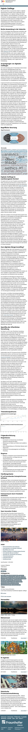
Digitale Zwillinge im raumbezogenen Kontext (14, 551)
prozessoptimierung (14, 583)
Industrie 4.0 (7, 51)
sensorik (3, 578)
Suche (20, 718)
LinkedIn (24, 716)
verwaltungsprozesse (16, 584)
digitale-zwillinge (4, 575)
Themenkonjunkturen (8, 556)
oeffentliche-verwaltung (13, 575)
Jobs (17, 718)
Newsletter (4, 718)
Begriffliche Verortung (8, 549)
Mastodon (18, 716)
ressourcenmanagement (6, 584)
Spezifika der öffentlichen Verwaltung (12, 554)
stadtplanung (3, 577)
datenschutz (3, 581)
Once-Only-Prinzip (8, 315)
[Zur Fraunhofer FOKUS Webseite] (12, 723)
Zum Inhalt (23, 638)
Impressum (4, 716)
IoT (23, 77)
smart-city (21, 575)
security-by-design (11, 581)
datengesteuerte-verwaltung (20, 578)
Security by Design (5, 357)
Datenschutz (10, 716)
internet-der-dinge (11, 577)
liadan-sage (3, 571)
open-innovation (10, 580)
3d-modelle (23, 577)
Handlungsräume (7, 559)
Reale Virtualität (23, 185)
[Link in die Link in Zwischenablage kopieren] (1, 589)
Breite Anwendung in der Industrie (11, 546)
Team (13, 718)
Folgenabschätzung (8, 557)
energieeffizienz (19, 581)
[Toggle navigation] (3, 4)
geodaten (18, 577)
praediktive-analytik (9, 578)
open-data (3, 580)
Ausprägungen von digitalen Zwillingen (12, 548)
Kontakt (9, 718)
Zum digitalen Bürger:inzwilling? (11, 552)
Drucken (4, 593)
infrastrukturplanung (5, 583)
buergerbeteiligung (17, 580)
